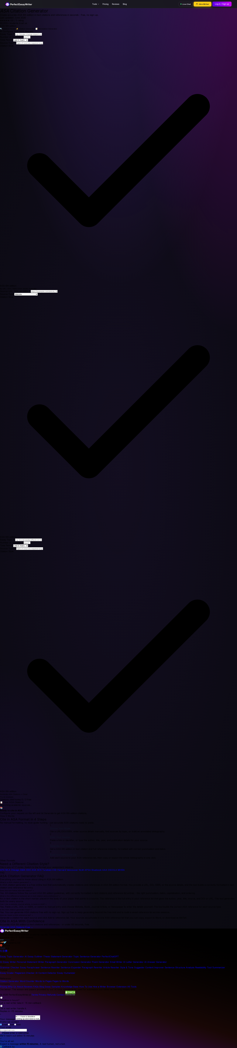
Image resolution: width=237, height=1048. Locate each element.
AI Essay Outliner (34, 956)
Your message (7, 1019)
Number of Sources (11, 37)
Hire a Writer (99, 986)
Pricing (105, 4)
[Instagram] (4, 951)
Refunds (51, 994)
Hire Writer (204, 4)
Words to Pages (43, 981)
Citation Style (7, 45)
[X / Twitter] (1, 951)
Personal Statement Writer (30, 962)
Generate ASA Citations (10, 794)
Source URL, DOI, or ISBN (15, 291)
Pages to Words (60, 981)
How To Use (85, 986)
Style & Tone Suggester (132, 967)
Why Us (12, 986)
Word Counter (27, 981)
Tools (94, 4)
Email (4, 1024)
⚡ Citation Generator (25, 29)
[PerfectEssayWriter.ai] (14, 931)
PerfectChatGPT (110, 956)
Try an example (6, 797)
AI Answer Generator (155, 962)
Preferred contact (9, 1021)
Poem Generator (100, 962)
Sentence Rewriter (50, 967)
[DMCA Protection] (70, 994)
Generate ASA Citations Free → (16, 927)
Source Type (7, 43)
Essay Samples (52, 986)
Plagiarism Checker (25, 973)
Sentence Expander (71, 967)
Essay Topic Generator (12, 956)
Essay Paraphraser (30, 967)
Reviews (115, 4)
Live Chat (186, 4)
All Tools (131, 986)
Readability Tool (203, 967)
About (20, 986)
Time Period (6, 39)
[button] (118, 1000)
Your (5, 1027)
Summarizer (218, 967)
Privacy (42, 994)
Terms (34, 994)
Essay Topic (7, 34)
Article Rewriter (111, 967)
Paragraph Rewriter (92, 967)
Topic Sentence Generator (87, 956)
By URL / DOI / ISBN (8, 289)
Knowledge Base (69, 986)
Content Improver (154, 967)
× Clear (24, 794)
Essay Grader (7, 973)
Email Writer (116, 962)
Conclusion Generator (79, 962)
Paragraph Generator (56, 962)
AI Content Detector (45, 973)
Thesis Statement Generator (58, 956)
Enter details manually (27, 289)
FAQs (36, 986)
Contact (61, 994)
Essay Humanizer (66, 973)
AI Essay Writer (8, 962)
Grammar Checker (9, 967)
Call (12, 1024)
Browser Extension (117, 986)
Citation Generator (9, 981)
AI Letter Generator (133, 962)
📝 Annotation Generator (46, 29)
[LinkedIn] (6, 951)
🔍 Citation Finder (7, 29)
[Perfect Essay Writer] (18, 4)
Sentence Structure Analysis (179, 967)
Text (18, 1024)
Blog (125, 4)
